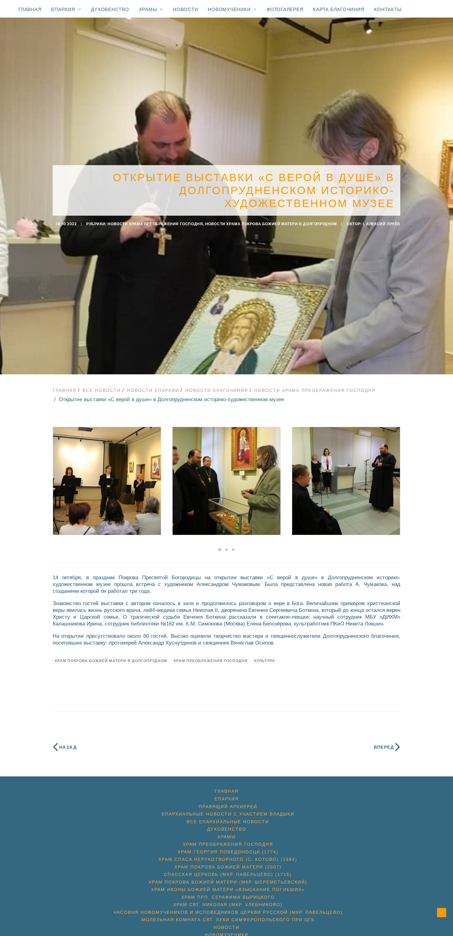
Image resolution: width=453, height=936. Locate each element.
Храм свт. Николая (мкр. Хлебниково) (228, 904)
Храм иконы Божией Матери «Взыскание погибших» (228, 889)
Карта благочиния (338, 9)
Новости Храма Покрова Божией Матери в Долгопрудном (271, 224)
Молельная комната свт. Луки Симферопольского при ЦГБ (228, 919)
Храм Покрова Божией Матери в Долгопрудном (111, 661)
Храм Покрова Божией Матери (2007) (228, 867)
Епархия (63, 9)
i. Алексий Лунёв (381, 224)
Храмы (148, 9)
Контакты (387, 9)
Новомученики (229, 9)
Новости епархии (153, 390)
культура (264, 661)
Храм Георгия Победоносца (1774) (228, 851)
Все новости (102, 390)
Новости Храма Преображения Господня (155, 224)
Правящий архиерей (228, 806)
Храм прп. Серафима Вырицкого (228, 897)
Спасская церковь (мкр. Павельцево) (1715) (228, 874)
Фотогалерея (285, 9)
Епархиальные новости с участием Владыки (228, 814)
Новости (185, 9)
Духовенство (110, 9)
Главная (29, 9)
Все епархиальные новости (228, 821)
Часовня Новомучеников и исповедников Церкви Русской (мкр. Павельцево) (228, 912)
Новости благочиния (216, 390)
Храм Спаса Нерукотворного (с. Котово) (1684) (227, 859)
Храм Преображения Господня (210, 661)
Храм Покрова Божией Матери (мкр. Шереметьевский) (228, 882)
